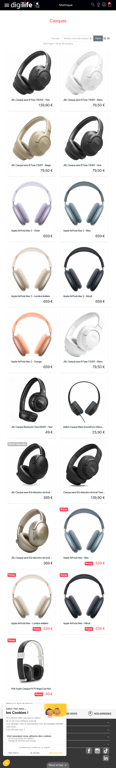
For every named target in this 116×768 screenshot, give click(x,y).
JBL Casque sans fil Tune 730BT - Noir (82, 165)
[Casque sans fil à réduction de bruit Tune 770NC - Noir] (84, 465)
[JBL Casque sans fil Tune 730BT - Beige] (32, 138)
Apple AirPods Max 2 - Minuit (77, 296)
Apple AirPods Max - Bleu (76, 557)
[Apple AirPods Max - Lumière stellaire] (32, 596)
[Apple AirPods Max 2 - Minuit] (84, 269)
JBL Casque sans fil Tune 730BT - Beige (31, 165)
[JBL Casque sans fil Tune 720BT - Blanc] (84, 334)
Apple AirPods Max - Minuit (76, 623)
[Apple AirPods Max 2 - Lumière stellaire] (32, 269)
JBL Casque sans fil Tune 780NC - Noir (30, 99)
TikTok (106, 751)
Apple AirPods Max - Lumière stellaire (29, 623)
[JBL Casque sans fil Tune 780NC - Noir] (32, 72)
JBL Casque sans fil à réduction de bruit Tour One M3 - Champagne (44, 557)
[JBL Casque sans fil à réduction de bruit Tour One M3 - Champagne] (32, 530)
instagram (97, 751)
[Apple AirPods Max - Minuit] (84, 596)
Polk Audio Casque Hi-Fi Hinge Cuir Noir (31, 688)
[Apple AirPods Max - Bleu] (84, 530)
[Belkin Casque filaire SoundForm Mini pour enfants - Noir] (84, 399)
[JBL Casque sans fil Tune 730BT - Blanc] (84, 72)
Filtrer (98, 38)
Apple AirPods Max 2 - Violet (25, 230)
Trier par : (55, 38)
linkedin (106, 758)
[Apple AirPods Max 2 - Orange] (32, 334)
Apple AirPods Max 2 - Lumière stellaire (30, 296)
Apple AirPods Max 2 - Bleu (76, 230)
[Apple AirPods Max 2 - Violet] (32, 203)
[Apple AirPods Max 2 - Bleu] (84, 203)
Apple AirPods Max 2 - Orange (26, 361)
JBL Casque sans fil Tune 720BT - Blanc (83, 361)
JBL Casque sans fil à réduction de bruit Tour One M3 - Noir (40, 492)
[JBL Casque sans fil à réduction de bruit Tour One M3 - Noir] (32, 465)
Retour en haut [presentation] (58, 765)
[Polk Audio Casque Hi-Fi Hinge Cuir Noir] (32, 661)
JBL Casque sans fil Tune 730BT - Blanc (83, 99)
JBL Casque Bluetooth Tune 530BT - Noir (32, 427)
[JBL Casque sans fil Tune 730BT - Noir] (84, 138)
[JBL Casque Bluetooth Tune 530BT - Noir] (32, 399)
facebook (89, 751)
